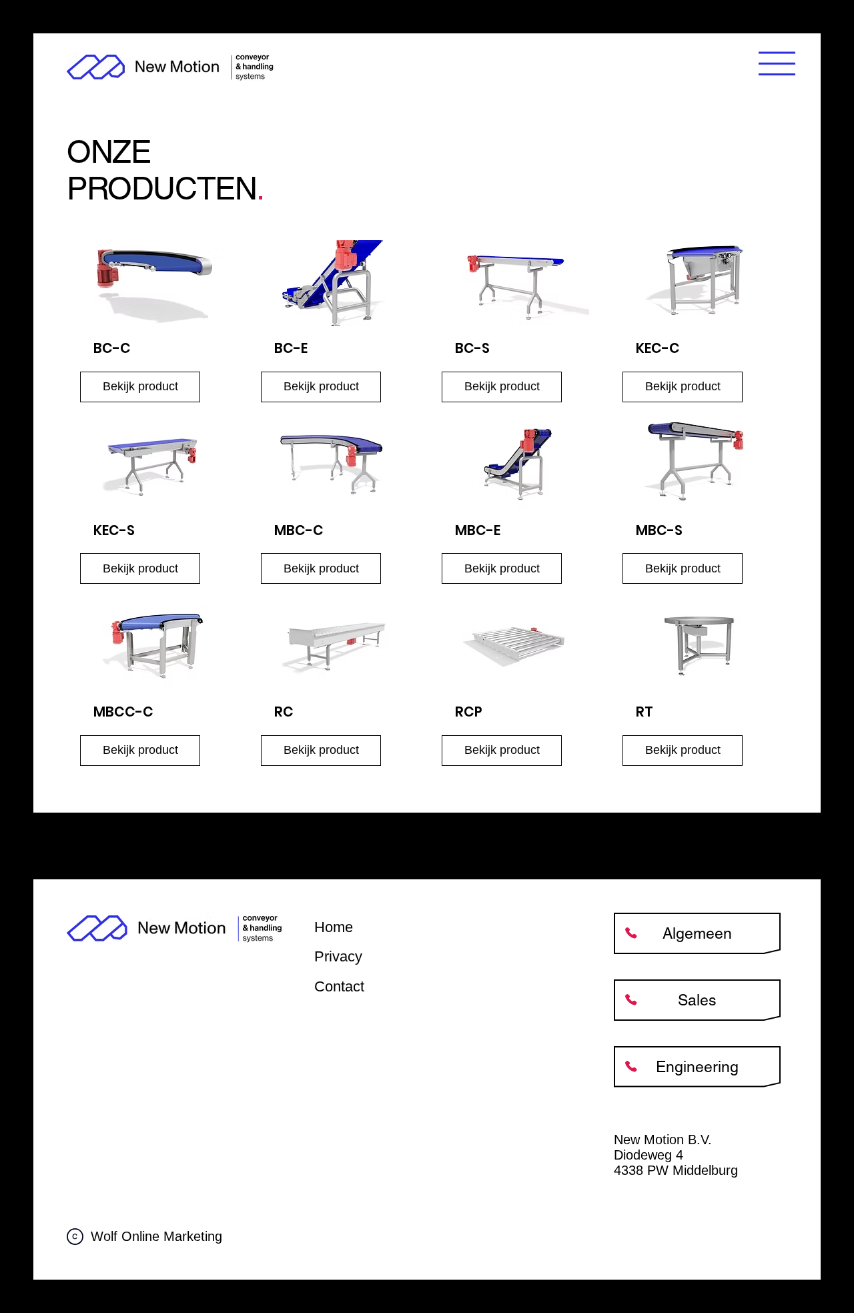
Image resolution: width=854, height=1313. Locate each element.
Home (333, 927)
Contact (339, 986)
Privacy (338, 956)
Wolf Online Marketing (156, 1236)
